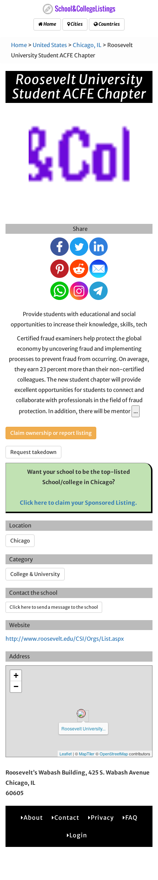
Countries (109, 24)
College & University (35, 574)
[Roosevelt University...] (81, 713)
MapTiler (86, 753)
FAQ (131, 817)
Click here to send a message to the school (54, 607)
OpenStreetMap (114, 753)
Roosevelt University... (83, 728)
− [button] (16, 686)
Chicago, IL (87, 45)
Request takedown (33, 452)
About (33, 817)
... (135, 411)
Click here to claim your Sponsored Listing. (78, 502)
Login (78, 835)
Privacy (102, 817)
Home (49, 24)
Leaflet (66, 753)
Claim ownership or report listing (50, 433)
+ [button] (16, 675)
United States (50, 45)
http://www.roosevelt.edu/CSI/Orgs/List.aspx (65, 638)
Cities (76, 24)
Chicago (20, 540)
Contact (66, 817)
